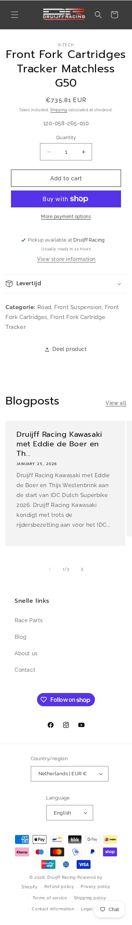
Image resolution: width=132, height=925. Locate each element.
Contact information (53, 909)
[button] (15, 15)
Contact (25, 670)
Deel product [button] (69, 349)
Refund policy (59, 886)
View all (116, 403)
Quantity (66, 137)
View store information (66, 259)
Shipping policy (90, 898)
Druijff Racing (61, 877)
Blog (20, 637)
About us (26, 653)
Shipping (58, 110)
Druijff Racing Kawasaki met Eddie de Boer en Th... (59, 443)
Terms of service (50, 898)
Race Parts (29, 620)
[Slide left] (50, 569)
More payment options (66, 216)
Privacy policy (95, 886)
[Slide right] (82, 569)
